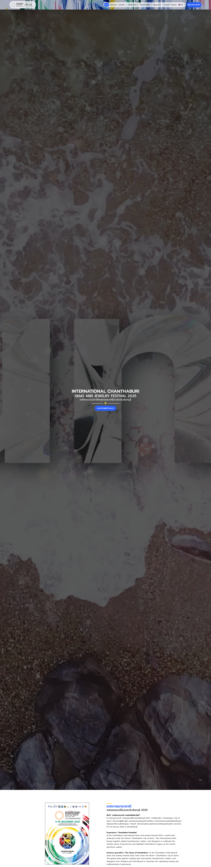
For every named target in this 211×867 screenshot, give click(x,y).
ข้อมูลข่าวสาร (157, 5)
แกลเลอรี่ (167, 5)
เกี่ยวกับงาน (113, 5)
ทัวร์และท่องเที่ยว (145, 5)
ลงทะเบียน (121, 5)
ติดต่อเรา (174, 5)
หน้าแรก (106, 5)
